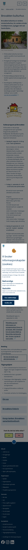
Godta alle (8, 303)
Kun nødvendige (10, 298)
